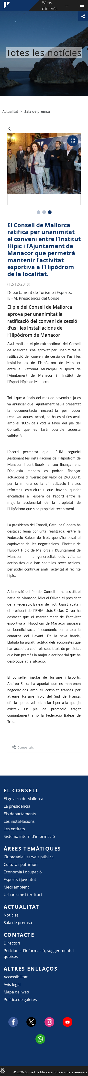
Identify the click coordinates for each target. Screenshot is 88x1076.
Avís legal (12, 984)
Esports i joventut (20, 879)
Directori (12, 943)
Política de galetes (20, 999)
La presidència (17, 806)
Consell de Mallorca (2, 1070)
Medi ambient (16, 887)
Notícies (11, 915)
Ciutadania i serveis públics (29, 857)
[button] (38, 212)
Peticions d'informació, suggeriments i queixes (39, 953)
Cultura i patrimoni (21, 864)
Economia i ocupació (23, 872)
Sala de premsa (18, 922)
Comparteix (25, 747)
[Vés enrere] (9, 129)
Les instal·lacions (19, 821)
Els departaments (20, 813)
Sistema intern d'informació (29, 836)
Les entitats (14, 829)
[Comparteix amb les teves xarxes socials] (83, 16)
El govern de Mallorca (23, 798)
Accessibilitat (16, 977)
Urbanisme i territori (23, 894)
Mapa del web (16, 992)
